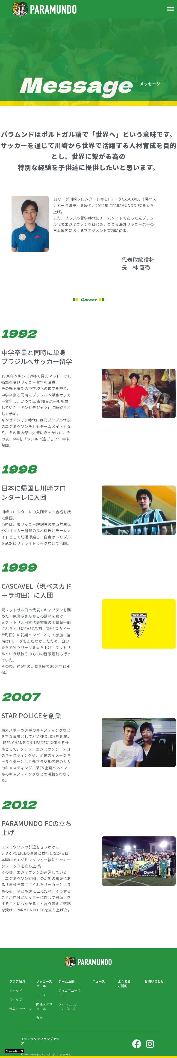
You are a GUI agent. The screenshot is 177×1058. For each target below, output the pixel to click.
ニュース (98, 981)
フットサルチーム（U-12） (68, 1006)
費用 (39, 1018)
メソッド (15, 990)
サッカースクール (44, 983)
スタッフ (15, 999)
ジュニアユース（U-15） (69, 992)
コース (41, 995)
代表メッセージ (20, 1009)
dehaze (170, 9)
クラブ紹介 (17, 981)
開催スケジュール (44, 1006)
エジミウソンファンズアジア (40, 1041)
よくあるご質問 (124, 983)
